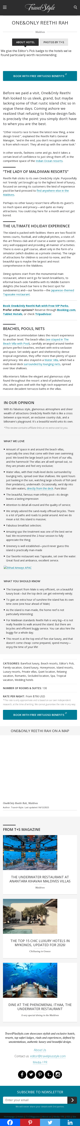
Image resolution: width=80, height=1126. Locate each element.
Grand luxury (30, 667)
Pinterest (40, 1074)
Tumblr (49, 1074)
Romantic (20, 676)
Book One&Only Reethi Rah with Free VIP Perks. (36, 306)
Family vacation (12, 667)
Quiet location (46, 671)
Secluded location (38, 676)
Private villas (29, 671)
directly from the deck (40, 488)
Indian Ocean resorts (49, 161)
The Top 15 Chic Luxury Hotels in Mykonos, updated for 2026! (40, 942)
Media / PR (40, 1062)
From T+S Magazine (21, 829)
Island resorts (64, 667)
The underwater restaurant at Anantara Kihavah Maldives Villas (40, 879)
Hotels (20, 1116)
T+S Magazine (33, 1116)
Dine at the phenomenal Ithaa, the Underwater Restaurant (40, 1006)
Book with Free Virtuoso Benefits (38, 76)
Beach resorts (49, 663)
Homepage (9, 1116)
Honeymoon (47, 667)
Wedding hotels (24, 680)
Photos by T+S (54, 42)
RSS (68, 1116)
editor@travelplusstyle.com (48, 1056)
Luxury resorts (11, 671)
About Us (40, 1050)
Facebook (22, 1074)
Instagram (58, 1074)
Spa (52, 676)
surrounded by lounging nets (42, 364)
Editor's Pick (66, 663)
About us (46, 1116)
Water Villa (51, 360)
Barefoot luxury (29, 663)
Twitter (31, 1074)
